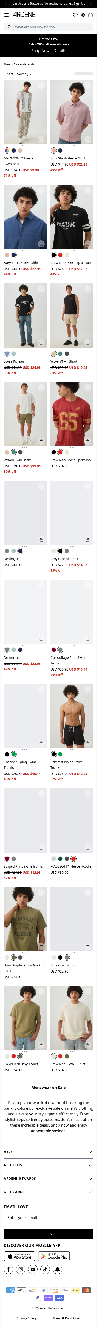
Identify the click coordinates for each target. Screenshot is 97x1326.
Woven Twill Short (63, 361)
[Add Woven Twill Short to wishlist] (87, 288)
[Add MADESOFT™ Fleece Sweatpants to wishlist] (41, 85)
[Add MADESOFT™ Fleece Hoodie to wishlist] (87, 793)
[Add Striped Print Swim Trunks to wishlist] (41, 793)
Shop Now (40, 50)
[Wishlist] (75, 15)
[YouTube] (33, 1269)
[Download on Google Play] (54, 1256)
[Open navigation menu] (6, 15)
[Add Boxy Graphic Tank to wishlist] (87, 486)
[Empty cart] (90, 15)
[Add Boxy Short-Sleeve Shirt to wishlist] (87, 85)
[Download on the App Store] (19, 1256)
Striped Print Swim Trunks (23, 866)
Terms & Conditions (66, 1318)
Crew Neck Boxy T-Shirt (21, 1064)
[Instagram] (20, 1269)
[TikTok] (45, 1269)
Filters (8, 74)
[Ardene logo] (24, 15)
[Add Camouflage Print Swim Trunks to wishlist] (87, 584)
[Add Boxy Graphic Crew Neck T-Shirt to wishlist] (41, 892)
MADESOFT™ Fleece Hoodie (70, 866)
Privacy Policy (26, 1318)
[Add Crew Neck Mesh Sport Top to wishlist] (87, 190)
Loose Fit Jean (14, 361)
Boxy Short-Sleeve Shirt (67, 158)
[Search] (9, 27)
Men (7, 64)
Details (59, 50)
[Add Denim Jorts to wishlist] (41, 486)
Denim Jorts (12, 558)
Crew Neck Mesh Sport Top (70, 262)
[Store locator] (83, 15)
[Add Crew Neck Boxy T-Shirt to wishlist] (41, 991)
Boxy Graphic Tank (64, 558)
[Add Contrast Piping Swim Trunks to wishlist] (41, 689)
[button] (22, 145)
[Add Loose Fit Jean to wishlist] (41, 288)
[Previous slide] (6, 4)
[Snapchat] (57, 1269)
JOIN (48, 1234)
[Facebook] (8, 1269)
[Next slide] (91, 4)
